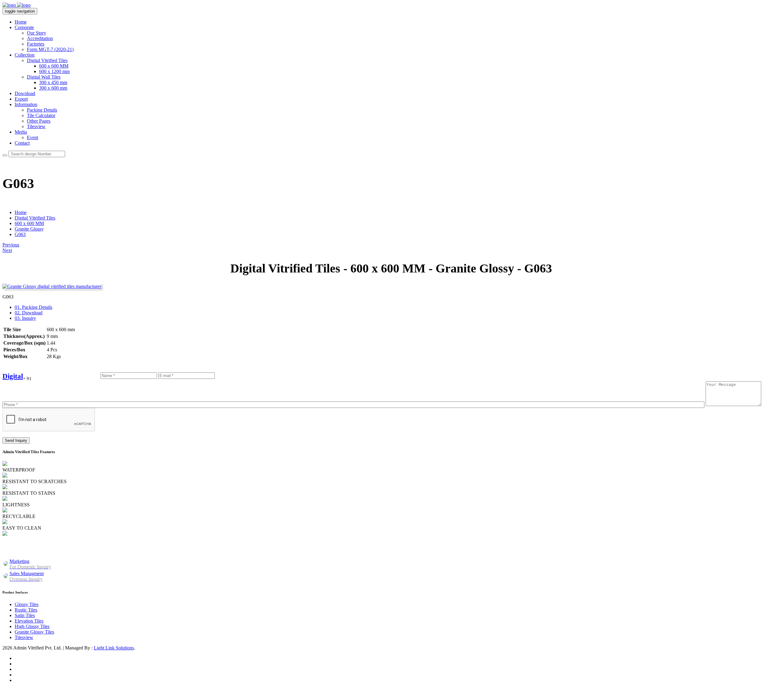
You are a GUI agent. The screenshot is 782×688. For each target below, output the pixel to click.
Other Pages (38, 121)
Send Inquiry (16, 440)
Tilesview (36, 126)
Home (21, 21)
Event (32, 137)
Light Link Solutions (114, 647)
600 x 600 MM (53, 65)
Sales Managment (26, 576)
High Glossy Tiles (32, 626)
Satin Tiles (25, 615)
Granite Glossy (29, 228)
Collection (25, 54)
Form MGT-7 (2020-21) (50, 49)
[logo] (16, 5)
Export (21, 99)
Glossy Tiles (26, 604)
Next (7, 250)
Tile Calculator (41, 115)
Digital (12, 376)
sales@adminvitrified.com (190, 550)
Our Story (36, 32)
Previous (10, 244)
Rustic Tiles (26, 609)
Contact (22, 143)
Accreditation (40, 38)
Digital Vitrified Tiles (47, 60)
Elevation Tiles (29, 620)
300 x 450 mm (53, 82)
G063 (20, 234)
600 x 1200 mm (54, 71)
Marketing (30, 564)
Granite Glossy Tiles (34, 631)
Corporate (24, 27)
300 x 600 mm (53, 88)
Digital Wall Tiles (43, 77)
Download (25, 93)
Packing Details (42, 110)
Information (26, 104)
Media (21, 132)
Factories (35, 43)
